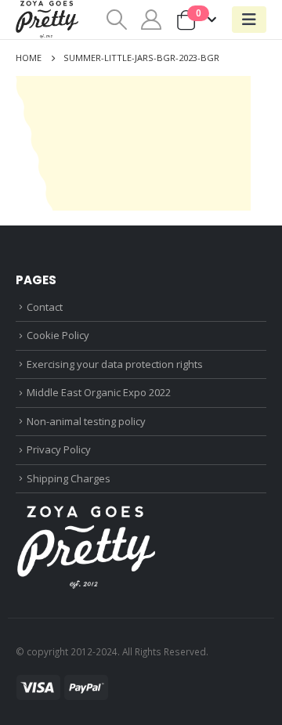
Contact (45, 307)
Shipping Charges (68, 478)
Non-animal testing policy (86, 421)
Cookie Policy (58, 335)
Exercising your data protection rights (115, 364)
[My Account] (151, 19)
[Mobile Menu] (249, 19)
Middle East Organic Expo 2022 (99, 392)
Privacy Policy (59, 449)
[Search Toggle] (116, 19)
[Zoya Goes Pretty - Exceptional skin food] (47, 19)
